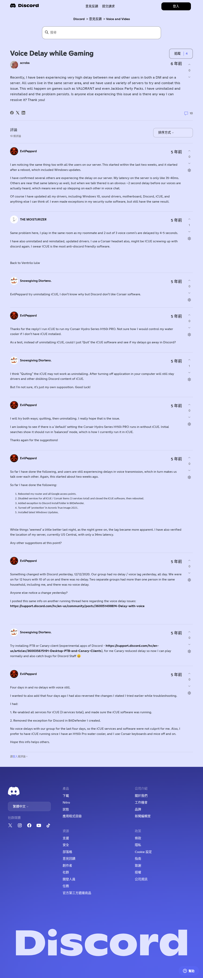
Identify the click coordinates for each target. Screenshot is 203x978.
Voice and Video (118, 19)
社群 (66, 872)
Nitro (66, 802)
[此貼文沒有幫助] (189, 77)
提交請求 (108, 6)
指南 (138, 858)
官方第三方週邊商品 (77, 893)
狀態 (66, 809)
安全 (66, 845)
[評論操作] (189, 170)
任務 (66, 886)
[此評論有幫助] (189, 150)
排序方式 (165, 132)
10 (191, 113)
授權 (138, 872)
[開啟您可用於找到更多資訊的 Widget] (188, 971)
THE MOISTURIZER (33, 219)
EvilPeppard (28, 151)
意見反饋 (91, 6)
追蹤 (177, 53)
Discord (79, 19)
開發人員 (69, 879)
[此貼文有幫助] (189, 64)
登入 (15, 756)
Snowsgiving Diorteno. (36, 280)
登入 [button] (176, 6)
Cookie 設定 (143, 852)
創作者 (67, 865)
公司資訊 (141, 879)
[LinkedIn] (23, 113)
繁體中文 (19, 806)
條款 (138, 838)
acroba (25, 63)
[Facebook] (12, 113)
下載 (66, 795)
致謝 (138, 865)
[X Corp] (17, 113)
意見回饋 (69, 858)
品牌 (138, 809)
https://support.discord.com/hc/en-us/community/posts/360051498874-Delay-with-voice (77, 606)
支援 (66, 838)
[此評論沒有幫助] (189, 163)
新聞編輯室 (143, 816)
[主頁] (24, 6)
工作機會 (141, 802)
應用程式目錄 (72, 816)
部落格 (67, 852)
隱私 (138, 845)
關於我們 (141, 795)
